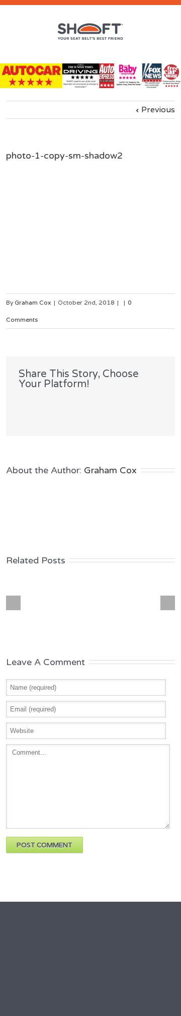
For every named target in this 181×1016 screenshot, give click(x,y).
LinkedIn (57, 405)
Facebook (21, 406)
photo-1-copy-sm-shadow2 (64, 155)
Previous (158, 109)
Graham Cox (33, 302)
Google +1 (78, 406)
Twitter (38, 406)
